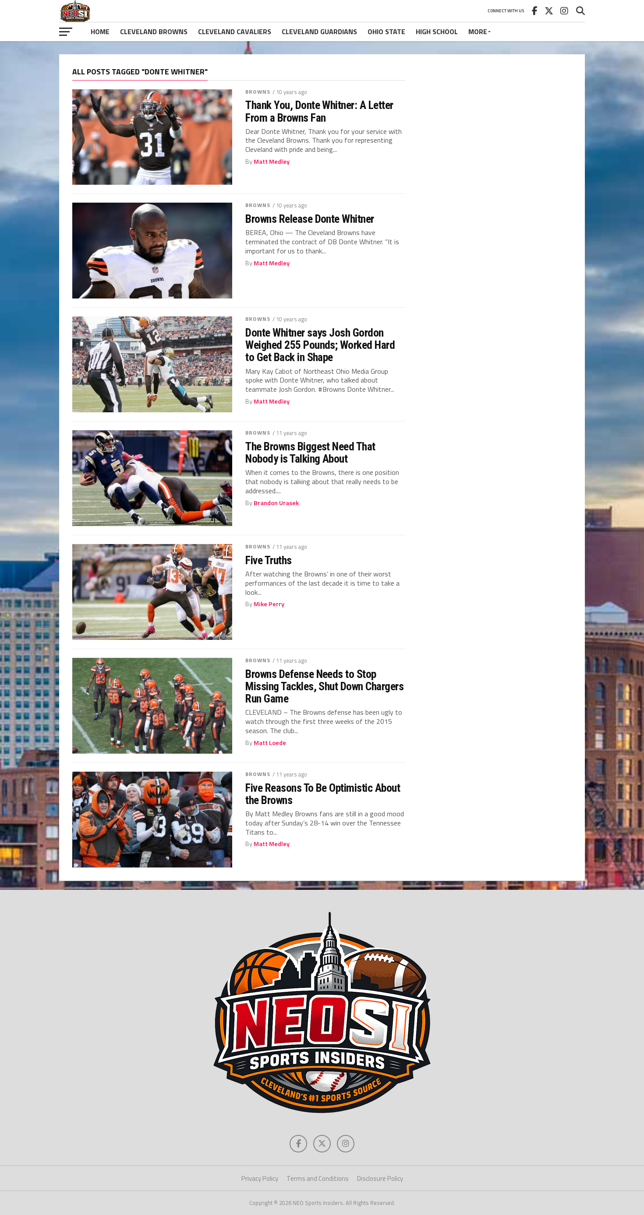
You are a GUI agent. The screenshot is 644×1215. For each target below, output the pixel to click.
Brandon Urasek (276, 503)
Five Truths (268, 560)
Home (100, 31)
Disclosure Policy (380, 1178)
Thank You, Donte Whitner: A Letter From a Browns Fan (319, 111)
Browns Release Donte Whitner (309, 219)
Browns (257, 92)
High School (437, 31)
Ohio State (386, 31)
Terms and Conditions (318, 1178)
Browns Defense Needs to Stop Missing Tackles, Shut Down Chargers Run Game (324, 686)
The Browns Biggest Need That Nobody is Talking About (310, 452)
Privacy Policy (259, 1178)
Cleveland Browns (154, 31)
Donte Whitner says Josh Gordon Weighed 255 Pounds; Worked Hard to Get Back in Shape (320, 345)
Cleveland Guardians (319, 31)
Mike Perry (269, 604)
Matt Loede (270, 743)
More (477, 31)
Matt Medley (272, 161)
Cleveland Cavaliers (234, 31)
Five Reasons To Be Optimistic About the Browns (322, 794)
